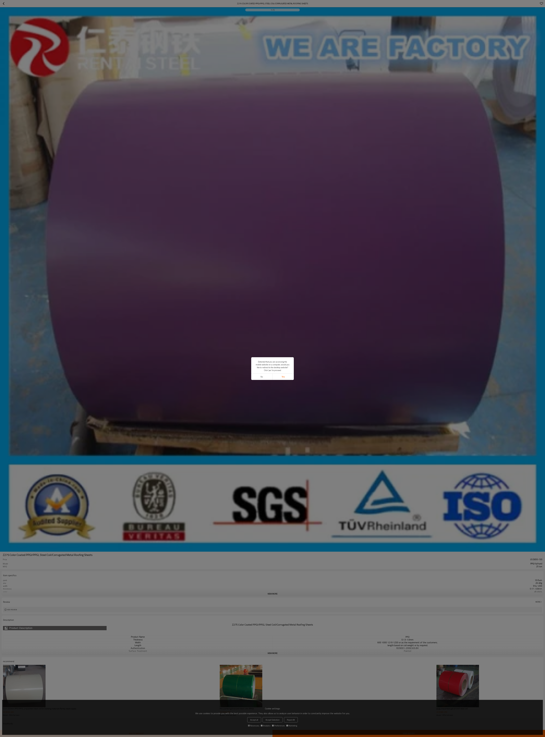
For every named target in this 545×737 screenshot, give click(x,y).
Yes (283, 376)
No (262, 376)
